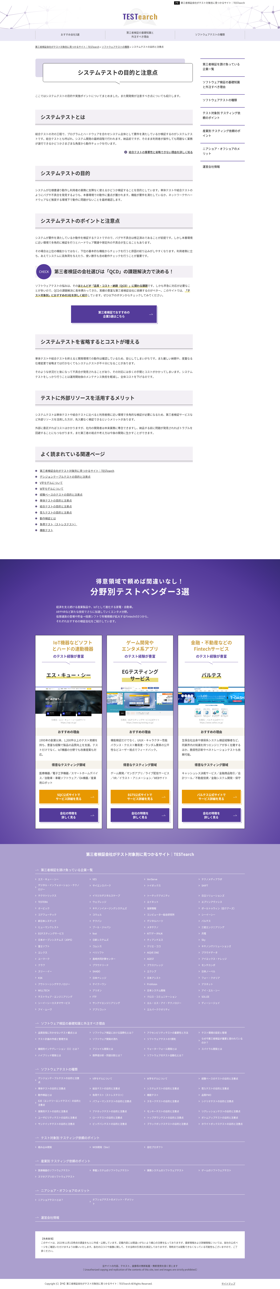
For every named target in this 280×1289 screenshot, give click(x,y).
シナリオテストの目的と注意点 (218, 1101)
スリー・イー (45, 971)
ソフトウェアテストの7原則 (161, 1039)
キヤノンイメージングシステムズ (110, 908)
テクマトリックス (47, 895)
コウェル (97, 914)
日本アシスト (154, 977)
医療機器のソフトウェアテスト (54, 1170)
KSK (40, 977)
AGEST (150, 958)
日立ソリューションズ (213, 895)
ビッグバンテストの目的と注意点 (110, 1123)
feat (95, 933)
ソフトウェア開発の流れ (105, 1039)
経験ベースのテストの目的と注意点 (61, 494)
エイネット (152, 901)
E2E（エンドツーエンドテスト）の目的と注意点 (59, 1103)
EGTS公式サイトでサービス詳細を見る (140, 797)
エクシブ (151, 971)
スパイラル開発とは (212, 1048)
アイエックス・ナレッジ (214, 958)
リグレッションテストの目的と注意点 (221, 1111)
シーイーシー (208, 914)
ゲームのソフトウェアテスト (216, 1170)
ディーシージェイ (211, 1003)
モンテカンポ (208, 965)
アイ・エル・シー (211, 990)
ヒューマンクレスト (48, 927)
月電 (204, 933)
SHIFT (205, 885)
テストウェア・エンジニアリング (55, 996)
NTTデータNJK (155, 933)
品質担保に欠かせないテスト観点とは (57, 1032)
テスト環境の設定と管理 (214, 1032)
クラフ (41, 965)
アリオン (97, 990)
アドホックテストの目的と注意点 (110, 1111)
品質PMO (206, 1095)
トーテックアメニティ (158, 895)
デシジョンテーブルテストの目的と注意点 (65, 476)
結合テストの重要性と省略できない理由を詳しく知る (161, 152)
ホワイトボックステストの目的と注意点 (222, 1123)
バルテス (206, 920)
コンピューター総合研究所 (160, 914)
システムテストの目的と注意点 (163, 1088)
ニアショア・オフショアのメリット (221, 151)
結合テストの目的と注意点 (56, 506)
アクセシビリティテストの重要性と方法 (167, 1032)
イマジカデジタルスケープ (106, 895)
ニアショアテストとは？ (50, 1199)
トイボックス (154, 885)
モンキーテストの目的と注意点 (163, 1111)
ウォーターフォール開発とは (162, 1048)
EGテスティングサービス (51, 933)
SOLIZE (205, 996)
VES (95, 879)
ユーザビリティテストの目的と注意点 (57, 1117)
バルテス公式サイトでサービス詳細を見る (211, 797)
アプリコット (99, 1009)
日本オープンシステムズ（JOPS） (56, 939)
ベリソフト (98, 952)
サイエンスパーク (102, 885)
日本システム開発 (156, 990)
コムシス (97, 946)
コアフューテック (47, 914)
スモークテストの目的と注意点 (163, 1101)
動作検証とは (48, 518)
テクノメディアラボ (212, 879)
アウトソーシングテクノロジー (54, 984)
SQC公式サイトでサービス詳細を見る (69, 797)
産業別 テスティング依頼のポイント (221, 133)
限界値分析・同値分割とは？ (107, 1055)
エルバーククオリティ (158, 1009)
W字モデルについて (51, 488)
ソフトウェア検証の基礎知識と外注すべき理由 (221, 84)
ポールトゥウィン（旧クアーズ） (219, 908)
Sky (203, 939)
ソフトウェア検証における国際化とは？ (113, 1032)
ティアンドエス (155, 939)
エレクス (42, 952)
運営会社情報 (211, 167)
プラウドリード (101, 965)
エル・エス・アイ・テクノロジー (164, 1003)
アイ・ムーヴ (45, 1009)
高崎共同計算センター (104, 958)
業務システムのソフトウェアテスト (165, 1170)
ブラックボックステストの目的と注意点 (167, 1123)
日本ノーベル (208, 971)
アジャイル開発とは (103, 1048)
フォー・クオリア (211, 977)
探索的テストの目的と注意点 (53, 1111)
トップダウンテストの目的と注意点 (165, 1117)
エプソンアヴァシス (212, 901)
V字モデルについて (51, 483)
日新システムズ (101, 939)
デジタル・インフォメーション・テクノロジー (58, 887)
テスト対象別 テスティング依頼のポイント (221, 115)
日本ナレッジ (99, 977)
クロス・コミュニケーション (162, 996)
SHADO (96, 971)
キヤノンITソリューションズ (216, 946)
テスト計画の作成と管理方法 (53, 1039)
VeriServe (152, 879)
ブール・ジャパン (102, 927)
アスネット (207, 984)
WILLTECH (44, 990)
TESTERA (43, 901)
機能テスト (46, 530)
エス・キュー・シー (48, 879)
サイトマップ (228, 1283)
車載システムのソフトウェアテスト (111, 1170)
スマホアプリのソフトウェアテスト (56, 1176)
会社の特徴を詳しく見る (68, 815)
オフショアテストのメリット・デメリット (113, 1201)
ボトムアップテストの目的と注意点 (220, 1117)
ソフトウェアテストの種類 (220, 100)
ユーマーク (44, 958)
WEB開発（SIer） (102, 1147)
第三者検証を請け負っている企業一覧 (221, 66)
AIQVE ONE (153, 952)
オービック (44, 908)
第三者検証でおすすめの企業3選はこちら (114, 314)
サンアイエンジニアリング (106, 1003)
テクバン (97, 920)
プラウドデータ (210, 952)
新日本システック (47, 920)
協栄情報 (151, 908)
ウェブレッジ (99, 901)
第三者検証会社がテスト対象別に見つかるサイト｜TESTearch (213, 2)
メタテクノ (152, 927)
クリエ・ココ (154, 946)
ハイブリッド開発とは (49, 1055)
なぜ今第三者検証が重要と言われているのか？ (222, 1040)
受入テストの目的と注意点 (56, 512)
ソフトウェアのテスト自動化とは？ (165, 1055)
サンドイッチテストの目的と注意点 (56, 1123)
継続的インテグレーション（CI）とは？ (58, 1048)
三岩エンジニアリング (213, 927)
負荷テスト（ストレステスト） (58, 524)
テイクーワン (99, 984)
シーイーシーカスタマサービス (54, 1003)
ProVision (152, 984)
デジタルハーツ (155, 920)
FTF (95, 996)
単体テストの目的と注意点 (56, 500)
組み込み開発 (45, 1147)
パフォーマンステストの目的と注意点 (112, 1101)
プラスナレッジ (155, 965)
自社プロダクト (155, 1147)
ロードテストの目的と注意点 (107, 1117)
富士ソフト (44, 946)
